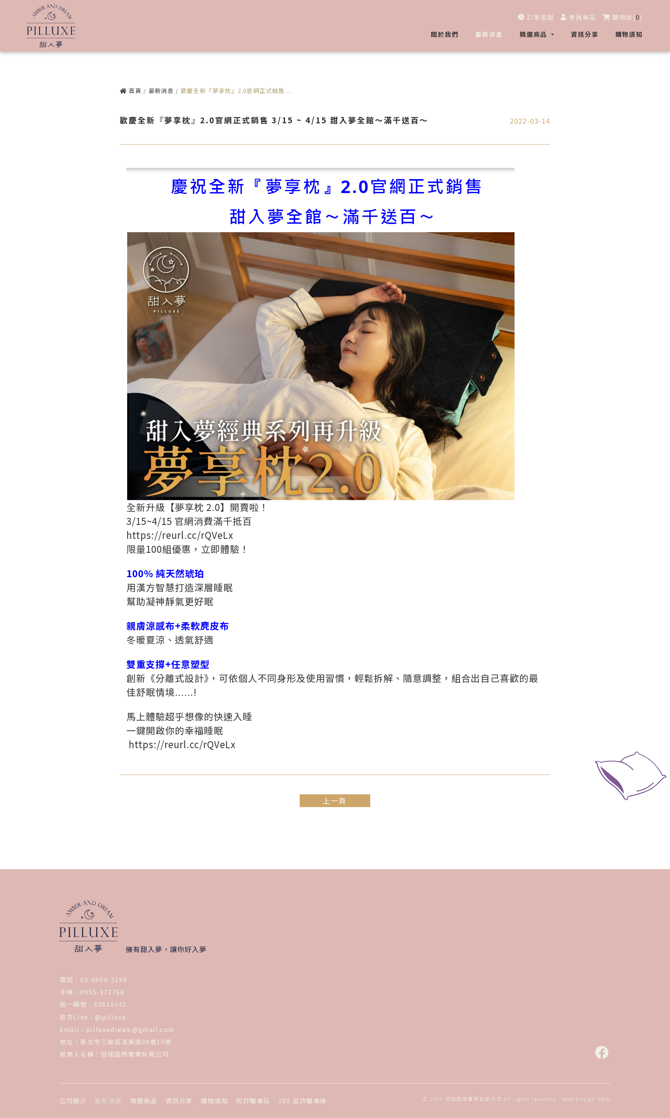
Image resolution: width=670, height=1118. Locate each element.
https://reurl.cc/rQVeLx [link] (179, 535)
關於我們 (444, 34)
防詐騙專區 (253, 1100)
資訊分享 (584, 34)
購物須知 (629, 34)
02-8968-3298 (103, 979)
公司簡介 (72, 1100)
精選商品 (143, 1100)
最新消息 (489, 34)
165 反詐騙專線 (302, 1100)
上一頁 (335, 800)
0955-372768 (102, 991)
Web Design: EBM (586, 1098)
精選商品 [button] (534, 34)
